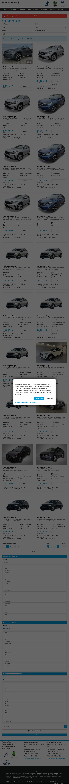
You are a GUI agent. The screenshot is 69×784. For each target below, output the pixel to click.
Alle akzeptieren (39, 398)
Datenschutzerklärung (21, 402)
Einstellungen (49, 398)
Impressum (32, 402)
